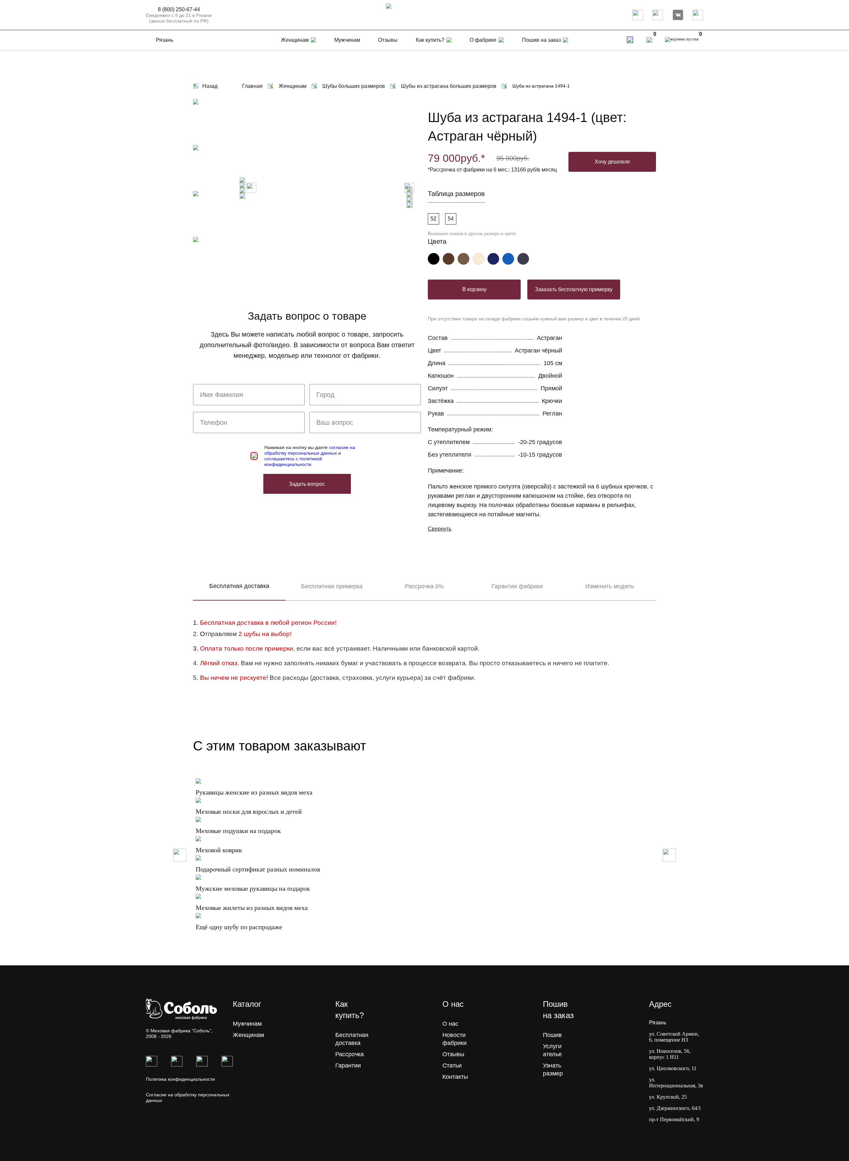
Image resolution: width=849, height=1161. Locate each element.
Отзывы (453, 1054)
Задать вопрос (307, 484)
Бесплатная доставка (239, 586)
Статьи (452, 1065)
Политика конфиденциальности (180, 1079)
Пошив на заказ (541, 40)
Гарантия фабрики (517, 586)
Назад (210, 86)
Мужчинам (247, 1023)
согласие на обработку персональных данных (309, 450)
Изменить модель (609, 586)
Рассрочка (349, 1054)
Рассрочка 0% (424, 586)
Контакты (455, 1076)
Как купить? (430, 40)
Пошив (552, 1035)
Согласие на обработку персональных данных (187, 1097)
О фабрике (483, 40)
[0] (649, 40)
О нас (450, 1023)
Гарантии (348, 1065)
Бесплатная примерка (331, 586)
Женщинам (248, 1035)
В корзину (474, 289)
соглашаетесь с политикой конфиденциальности (293, 461)
